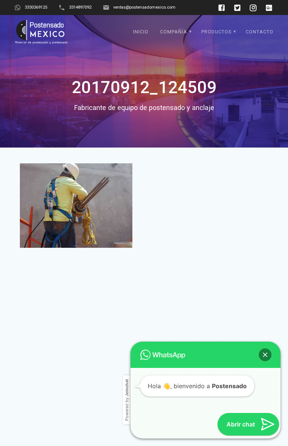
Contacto (259, 32)
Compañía (173, 32)
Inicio (140, 32)
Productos (216, 32)
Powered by (126, 380)
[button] (265, 334)
